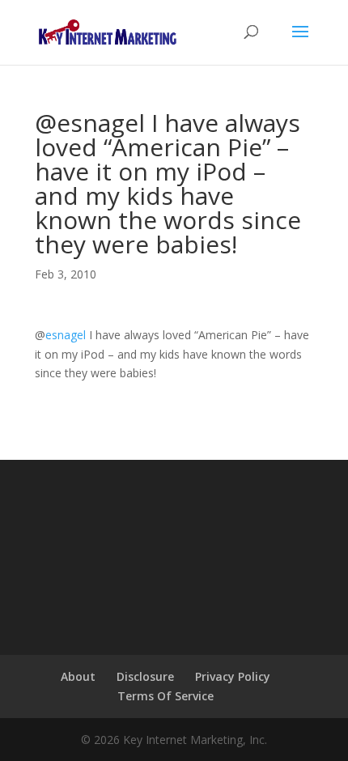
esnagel (65, 334)
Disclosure (145, 676)
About (78, 676)
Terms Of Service (165, 696)
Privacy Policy (232, 676)
